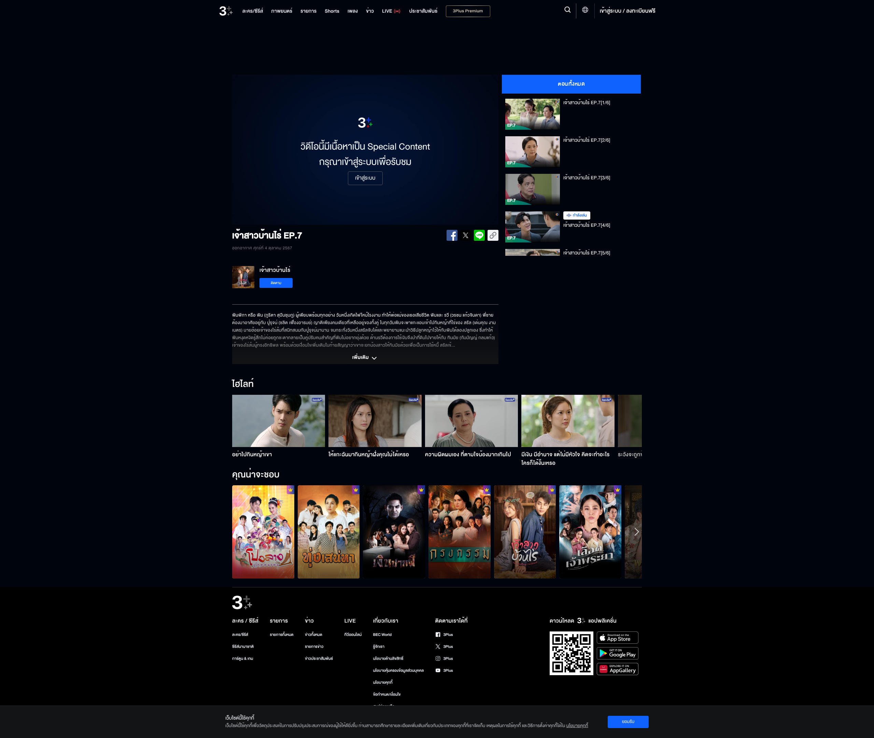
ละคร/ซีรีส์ (240, 634)
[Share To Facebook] (452, 235)
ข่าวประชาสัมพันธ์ (319, 658)
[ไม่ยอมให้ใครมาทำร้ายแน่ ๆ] (590, 531)
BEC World (382, 634)
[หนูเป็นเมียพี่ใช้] (459, 531)
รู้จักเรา (378, 646)
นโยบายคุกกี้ (383, 682)
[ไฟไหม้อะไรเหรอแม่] (525, 531)
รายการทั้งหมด (281, 634)
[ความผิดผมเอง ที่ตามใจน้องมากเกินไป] (471, 421)
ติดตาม (276, 283)
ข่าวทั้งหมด (313, 634)
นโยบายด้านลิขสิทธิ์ (388, 658)
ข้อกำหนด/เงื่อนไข (387, 694)
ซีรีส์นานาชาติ (243, 646)
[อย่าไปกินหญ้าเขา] (278, 421)
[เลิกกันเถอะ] (263, 531)
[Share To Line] (479, 235)
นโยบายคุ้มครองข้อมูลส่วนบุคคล (398, 670)
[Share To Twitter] (465, 235)
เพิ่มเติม (361, 358)
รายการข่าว (314, 646)
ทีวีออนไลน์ (353, 634)
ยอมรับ (628, 721)
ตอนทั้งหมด (571, 84)
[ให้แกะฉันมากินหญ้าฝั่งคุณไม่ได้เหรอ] (375, 421)
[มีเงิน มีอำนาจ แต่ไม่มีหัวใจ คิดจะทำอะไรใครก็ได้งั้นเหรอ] (568, 421)
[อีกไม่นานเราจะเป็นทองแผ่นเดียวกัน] (329, 531)
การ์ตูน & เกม (242, 658)
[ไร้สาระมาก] (394, 531)
